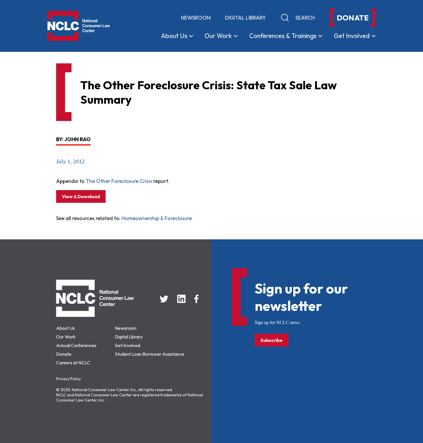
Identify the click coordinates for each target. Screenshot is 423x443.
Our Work (66, 337)
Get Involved (127, 345)
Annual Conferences (76, 345)
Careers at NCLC (73, 363)
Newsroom (196, 17)
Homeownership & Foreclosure (156, 218)
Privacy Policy (68, 378)
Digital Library (245, 17)
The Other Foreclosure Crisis (119, 181)
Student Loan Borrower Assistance (149, 354)
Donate (63, 354)
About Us (65, 328)
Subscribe (271, 340)
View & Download (81, 196)
